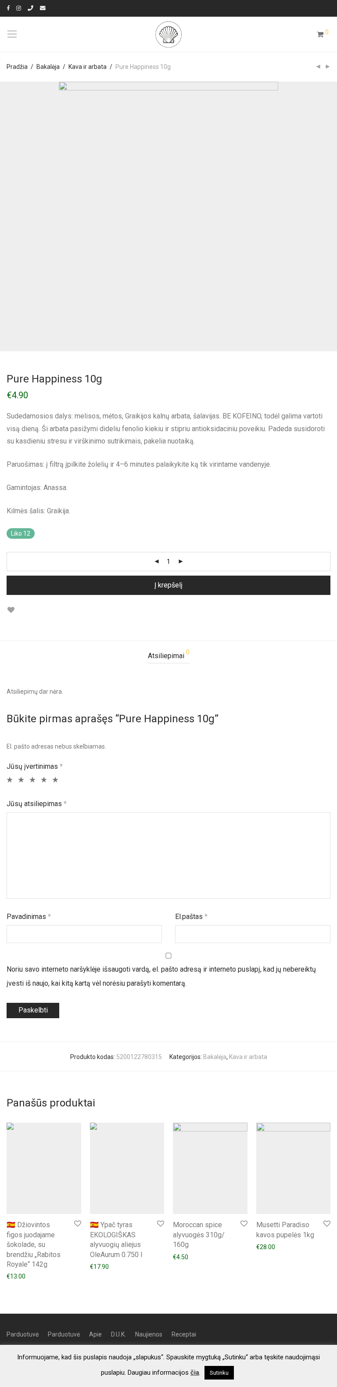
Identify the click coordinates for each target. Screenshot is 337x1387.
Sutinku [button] (219, 1372)
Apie (95, 1334)
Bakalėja (48, 66)
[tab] (169, 656)
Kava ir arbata (87, 66)
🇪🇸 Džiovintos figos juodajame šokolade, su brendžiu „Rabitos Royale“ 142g (34, 1244)
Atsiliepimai (169, 654)
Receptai (184, 1334)
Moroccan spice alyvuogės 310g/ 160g (199, 1235)
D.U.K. (118, 1334)
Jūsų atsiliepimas (37, 804)
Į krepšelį (168, 585)
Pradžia (17, 66)
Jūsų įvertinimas (35, 766)
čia (194, 1372)
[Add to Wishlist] (11, 610)
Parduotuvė (23, 1334)
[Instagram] (18, 8)
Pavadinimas (29, 916)
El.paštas (191, 916)
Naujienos (148, 1334)
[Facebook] (8, 8)
